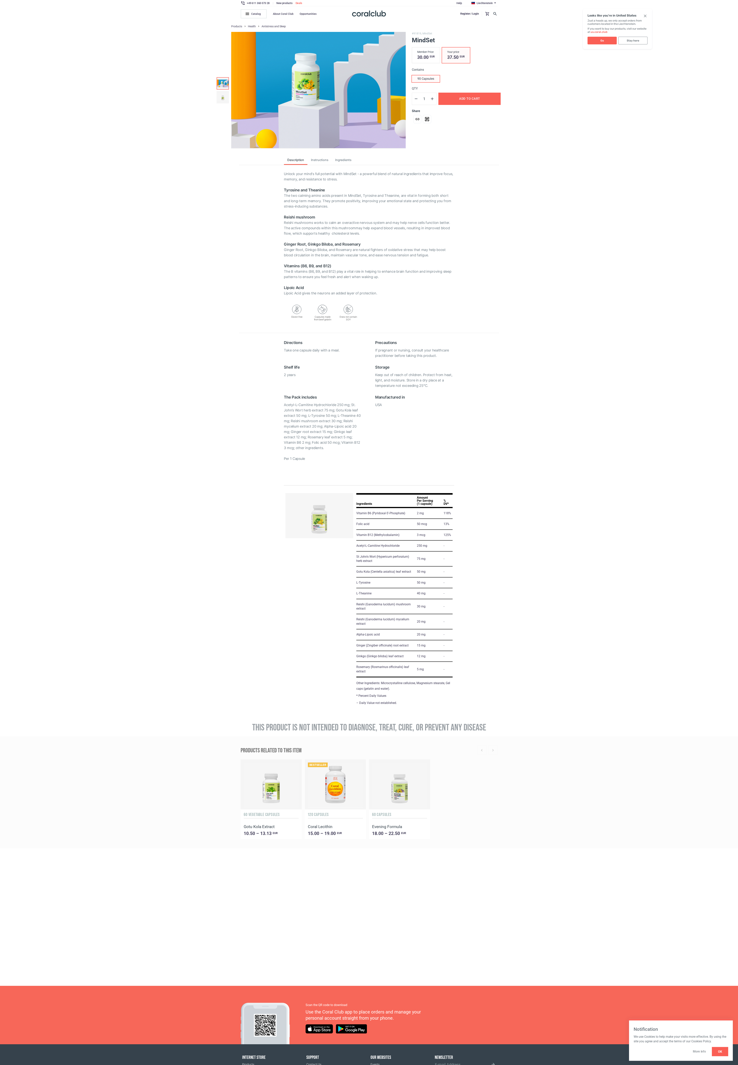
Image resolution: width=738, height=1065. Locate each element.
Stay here (633, 40)
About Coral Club (283, 13)
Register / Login (469, 13)
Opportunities (308, 13)
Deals (299, 3)
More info (699, 1051)
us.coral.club (599, 32)
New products (284, 3)
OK (720, 1051)
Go (602, 40)
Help (459, 3)
